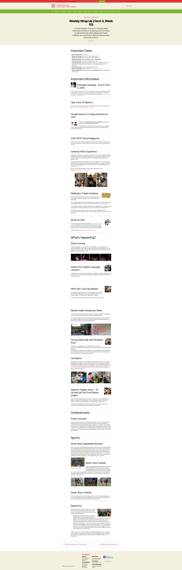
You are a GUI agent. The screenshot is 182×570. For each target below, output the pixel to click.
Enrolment (80, 11)
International (96, 11)
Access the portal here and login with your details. (83, 107)
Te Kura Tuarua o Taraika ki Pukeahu (66, 6)
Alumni (101, 11)
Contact (89, 11)
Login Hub (75, 11)
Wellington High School (63, 5)
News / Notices (87, 17)
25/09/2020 (91, 40)
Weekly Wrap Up (94, 17)
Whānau (69, 11)
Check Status (102, 1)
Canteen (118, 11)
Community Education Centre (109, 11)
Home (52, 11)
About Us (56, 11)
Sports (85, 11)
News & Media (63, 11)
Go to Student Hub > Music (96, 223)
